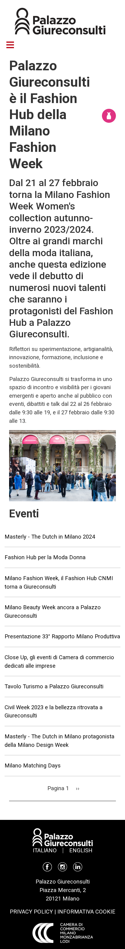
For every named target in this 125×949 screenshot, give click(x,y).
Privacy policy (31, 911)
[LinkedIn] (77, 866)
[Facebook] (47, 866)
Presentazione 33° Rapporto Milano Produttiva (62, 636)
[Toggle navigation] (13, 44)
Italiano (45, 850)
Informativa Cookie (86, 911)
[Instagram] (62, 866)
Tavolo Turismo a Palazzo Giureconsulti (54, 686)
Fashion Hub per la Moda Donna (45, 557)
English (81, 850)
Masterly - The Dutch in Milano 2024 (50, 536)
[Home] (60, 20)
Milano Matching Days (33, 765)
